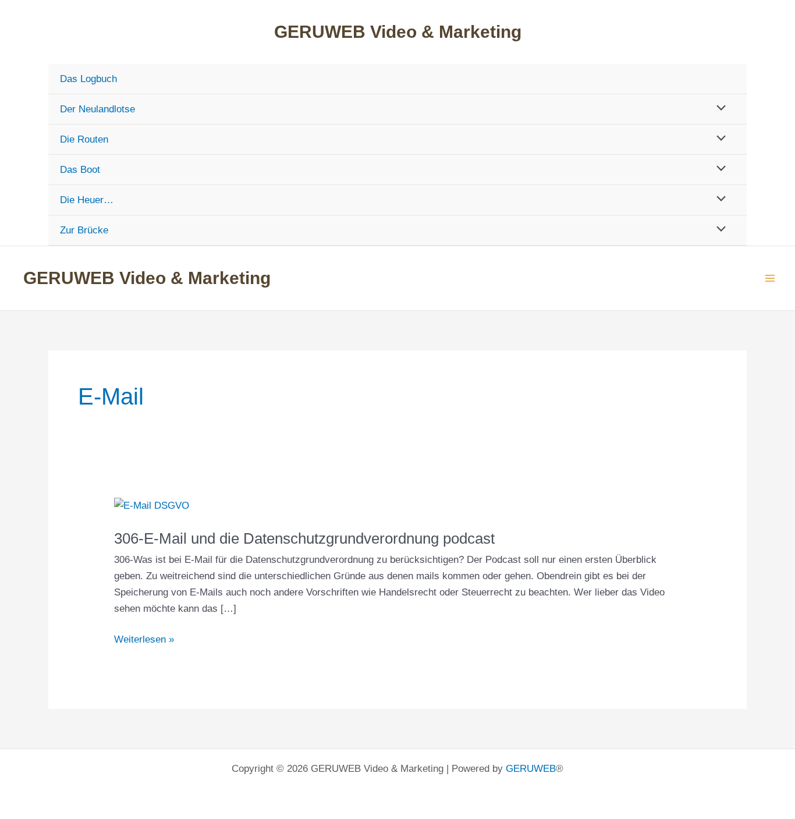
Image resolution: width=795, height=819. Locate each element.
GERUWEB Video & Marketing (397, 31)
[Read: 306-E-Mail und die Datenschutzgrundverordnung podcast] (151, 505)
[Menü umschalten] (718, 108)
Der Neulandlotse (97, 109)
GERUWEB (531, 768)
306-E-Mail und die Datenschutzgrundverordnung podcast (304, 538)
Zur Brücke (84, 230)
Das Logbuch (88, 78)
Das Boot (80, 169)
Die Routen (84, 139)
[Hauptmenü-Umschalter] (770, 278)
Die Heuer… (86, 199)
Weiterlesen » (144, 640)
